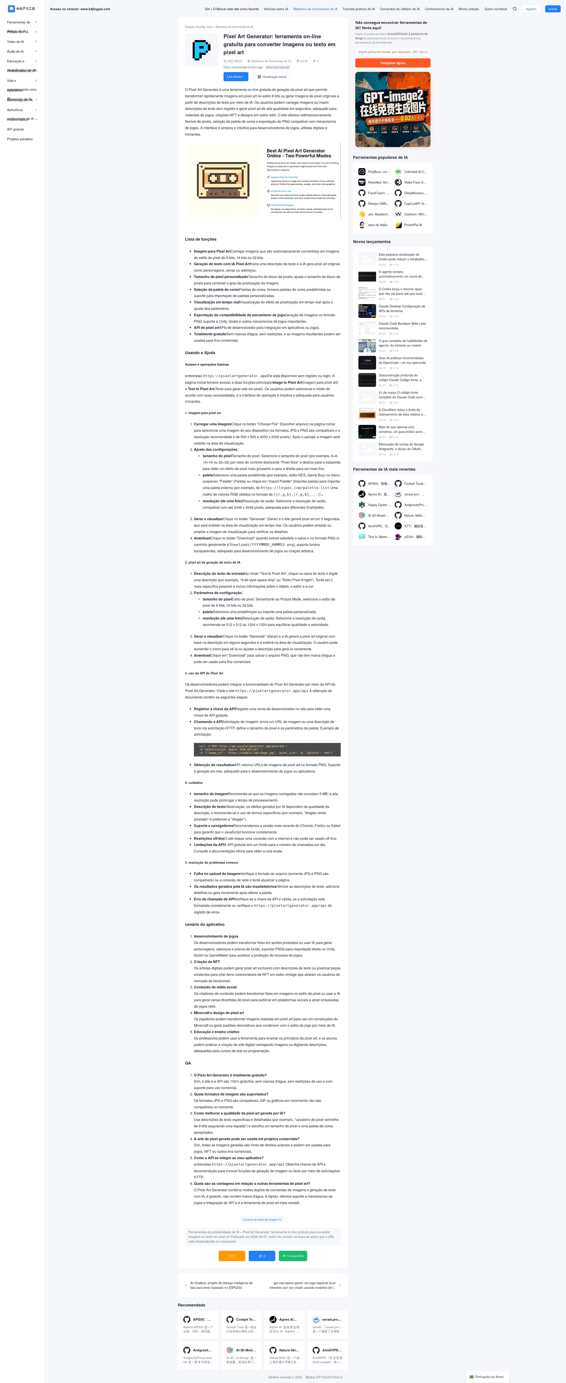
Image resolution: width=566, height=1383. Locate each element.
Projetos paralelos (20, 138)
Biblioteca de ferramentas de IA (315, 9)
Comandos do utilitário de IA (400, 9)
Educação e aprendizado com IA (21, 62)
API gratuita (15, 129)
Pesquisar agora (393, 63)
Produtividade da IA (21, 70)
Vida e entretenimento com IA (21, 81)
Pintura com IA (18, 31)
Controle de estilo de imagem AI (262, 1219)
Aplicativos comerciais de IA (19, 91)
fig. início (207, 27)
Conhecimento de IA (439, 9)
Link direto (236, 76)
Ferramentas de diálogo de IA (18, 23)
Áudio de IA (15, 51)
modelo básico (17, 119)
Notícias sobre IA (276, 9)
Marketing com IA (20, 100)
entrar (553, 9)
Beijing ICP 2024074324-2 (324, 1377)
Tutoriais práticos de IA (359, 9)
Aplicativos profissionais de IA (20, 110)
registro (531, 9)
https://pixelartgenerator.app (243, 67)
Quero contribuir (495, 9)
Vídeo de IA (15, 41)
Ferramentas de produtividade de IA (214, 1232)
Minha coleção (469, 9)
